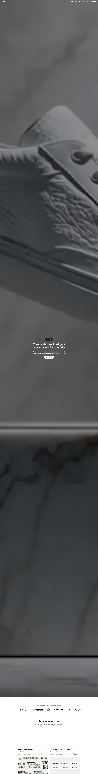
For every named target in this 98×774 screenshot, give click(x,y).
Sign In (94, 1)
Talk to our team (49, 357)
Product (72, 1)
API (79, 1)
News (87, 1)
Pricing (76, 1)
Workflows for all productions (60, 750)
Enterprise (83, 1)
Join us (89, 1)
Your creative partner (25, 750)
